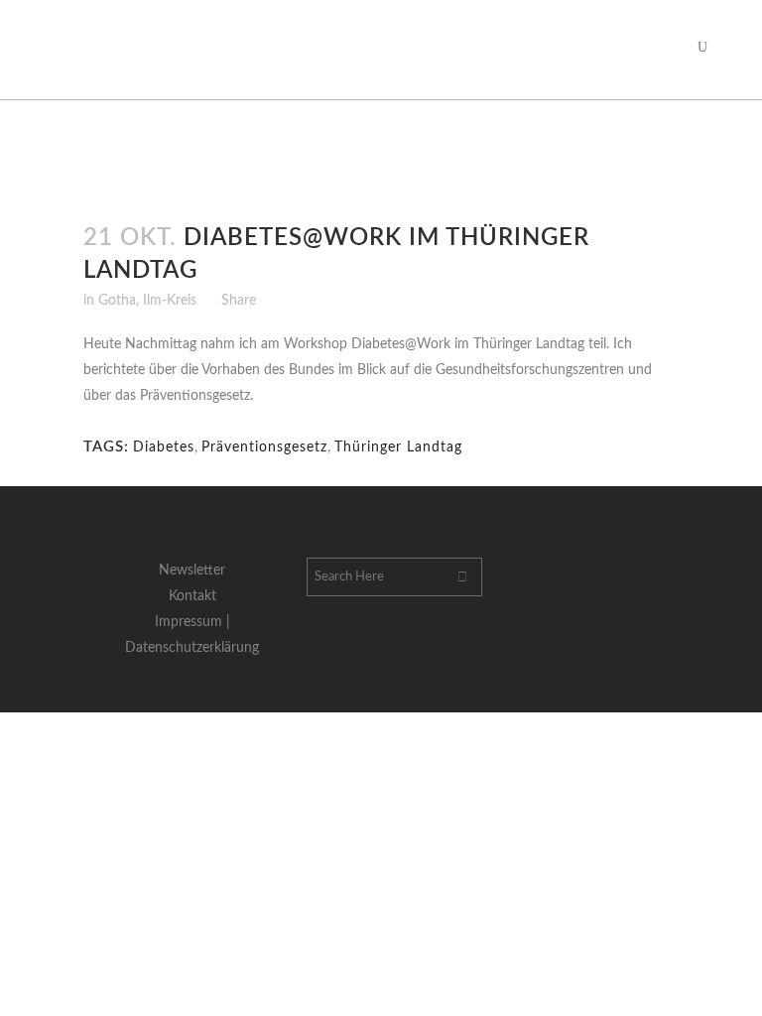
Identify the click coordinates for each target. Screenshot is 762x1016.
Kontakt (192, 596)
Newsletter (192, 570)
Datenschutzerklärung (192, 648)
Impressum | (192, 622)
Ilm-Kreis (169, 301)
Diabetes (163, 447)
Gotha (117, 301)
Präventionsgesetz (264, 447)
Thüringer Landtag (398, 447)
